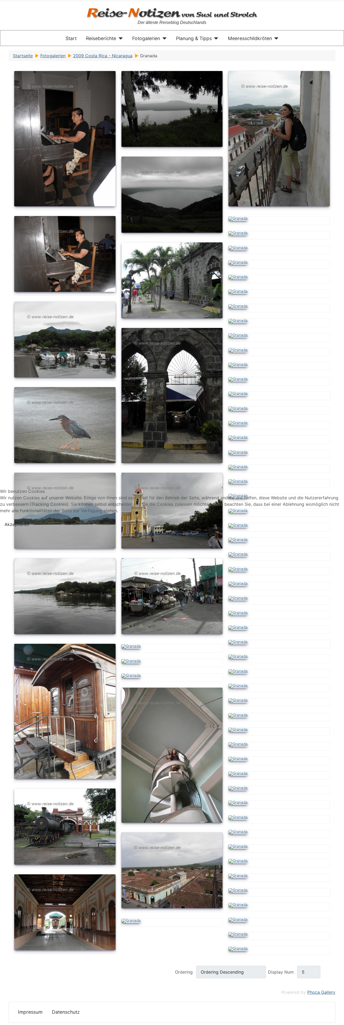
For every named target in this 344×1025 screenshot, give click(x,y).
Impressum (196, 533)
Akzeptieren (17, 524)
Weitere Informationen (159, 533)
